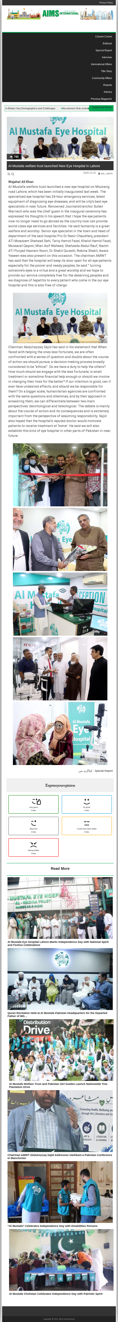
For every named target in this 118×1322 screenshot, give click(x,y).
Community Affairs (102, 78)
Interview (107, 57)
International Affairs (101, 64)
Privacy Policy (106, 2)
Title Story (106, 71)
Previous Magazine (101, 99)
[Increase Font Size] (9, 174)
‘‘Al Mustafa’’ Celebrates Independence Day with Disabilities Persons (53, 1226)
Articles (108, 92)
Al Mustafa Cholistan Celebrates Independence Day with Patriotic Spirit (55, 1293)
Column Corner (103, 36)
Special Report (104, 50)
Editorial (107, 43)
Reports (107, 85)
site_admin (107, 173)
